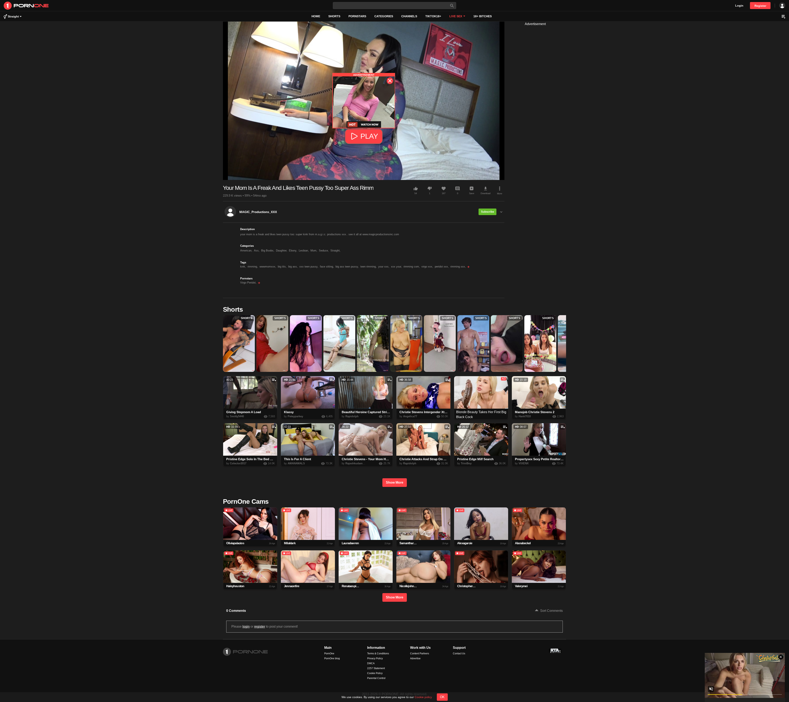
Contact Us (459, 653)
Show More (394, 482)
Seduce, (324, 250)
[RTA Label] (555, 651)
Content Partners (419, 653)
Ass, (257, 250)
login (246, 626)
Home (315, 16)
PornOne (329, 653)
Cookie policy (423, 697)
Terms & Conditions (378, 653)
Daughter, (281, 250)
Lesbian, (304, 250)
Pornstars (357, 16)
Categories (383, 16)
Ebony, (293, 250)
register (259, 626)
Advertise (415, 658)
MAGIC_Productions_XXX (258, 212)
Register (760, 5)
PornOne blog (332, 658)
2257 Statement (376, 668)
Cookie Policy (375, 673)
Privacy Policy (375, 658)
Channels (409, 16)
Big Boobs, (267, 250)
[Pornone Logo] (134, 6)
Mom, (313, 250)
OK (442, 697)
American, (246, 250)
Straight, (335, 250)
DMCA (371, 663)
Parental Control (376, 678)
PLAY (369, 136)
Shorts (334, 16)
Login (739, 5)
